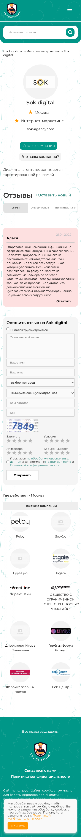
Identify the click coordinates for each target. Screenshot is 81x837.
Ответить (63, 301)
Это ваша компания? (40, 157)
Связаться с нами (40, 770)
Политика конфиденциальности (40, 776)
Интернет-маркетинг (43, 51)
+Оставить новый (53, 195)
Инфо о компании (38, 146)
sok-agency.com (40, 129)
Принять (18, 826)
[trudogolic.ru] (12, 10)
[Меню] (70, 10)
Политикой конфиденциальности (29, 816)
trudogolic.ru (13, 51)
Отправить (22, 475)
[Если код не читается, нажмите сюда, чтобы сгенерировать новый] (22, 426)
